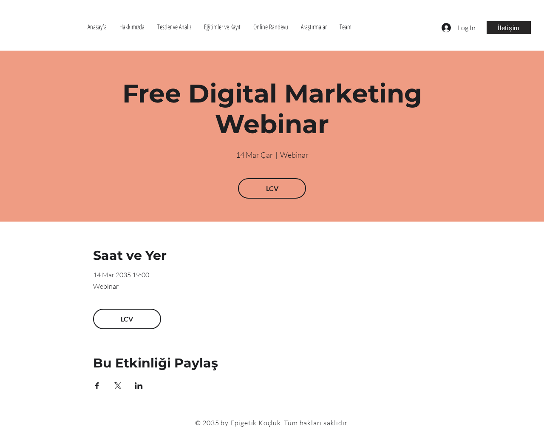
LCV (272, 188)
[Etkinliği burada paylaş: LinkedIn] (139, 385)
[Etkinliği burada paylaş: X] (118, 385)
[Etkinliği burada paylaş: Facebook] (97, 385)
